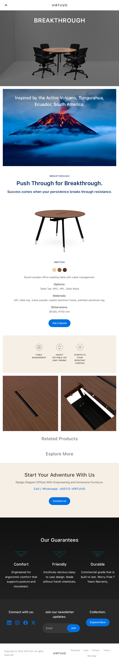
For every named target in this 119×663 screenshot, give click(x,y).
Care (86, 650)
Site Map (92, 656)
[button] (6, 5)
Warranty (75, 650)
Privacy (96, 650)
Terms (106, 650)
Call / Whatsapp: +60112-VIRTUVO (59, 488)
